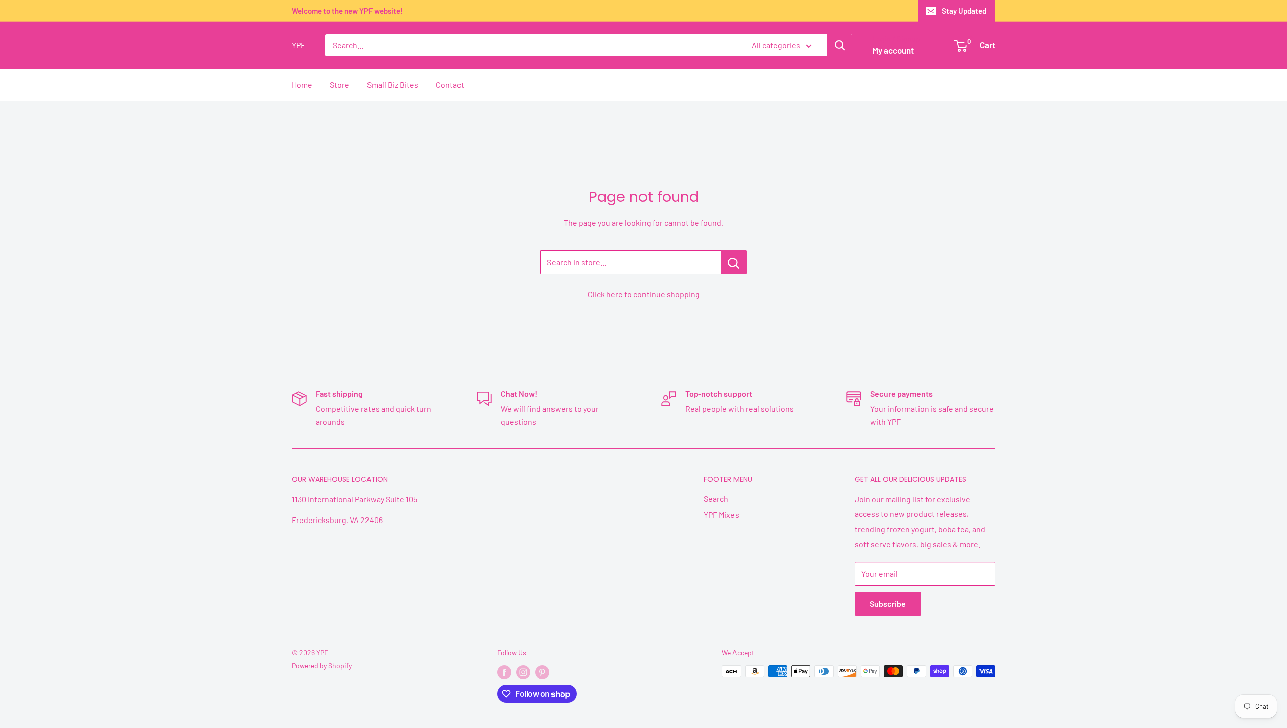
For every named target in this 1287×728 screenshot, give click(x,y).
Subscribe (888, 603)
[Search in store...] (734, 262)
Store (339, 84)
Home (302, 84)
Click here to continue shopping (644, 294)
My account (893, 50)
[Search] (839, 45)
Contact (450, 84)
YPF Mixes (721, 514)
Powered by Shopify (322, 665)
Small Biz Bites (392, 84)
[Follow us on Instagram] (523, 672)
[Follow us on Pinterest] (542, 672)
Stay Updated (964, 10)
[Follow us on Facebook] (504, 672)
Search (716, 498)
